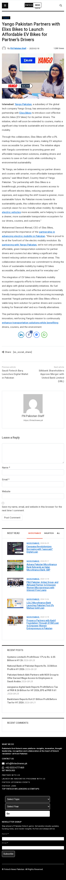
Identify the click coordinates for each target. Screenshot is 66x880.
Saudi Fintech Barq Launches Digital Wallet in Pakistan (15, 374)
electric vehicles (11, 212)
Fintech (6, 18)
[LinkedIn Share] (21, 335)
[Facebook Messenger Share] (36, 335)
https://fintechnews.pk (33, 420)
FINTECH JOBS (9, 786)
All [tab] (58, 533)
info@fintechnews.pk (16, 763)
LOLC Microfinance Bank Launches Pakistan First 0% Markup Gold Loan (40, 605)
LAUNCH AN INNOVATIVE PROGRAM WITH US (23, 778)
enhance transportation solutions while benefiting (30, 322)
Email (5, 479)
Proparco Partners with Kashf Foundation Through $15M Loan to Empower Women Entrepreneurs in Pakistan (43, 624)
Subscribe (8, 854)
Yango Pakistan (23, 104)
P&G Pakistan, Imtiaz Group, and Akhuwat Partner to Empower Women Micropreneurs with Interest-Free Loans (42, 586)
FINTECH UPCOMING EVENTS (16, 782)
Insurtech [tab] (49, 533)
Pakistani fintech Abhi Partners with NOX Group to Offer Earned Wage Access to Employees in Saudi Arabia (33, 678)
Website (6, 491)
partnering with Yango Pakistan (19, 245)
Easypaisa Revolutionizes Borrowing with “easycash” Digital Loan (40, 549)
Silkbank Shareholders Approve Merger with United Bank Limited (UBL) (51, 376)
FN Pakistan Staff (18, 48)
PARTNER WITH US (11, 775)
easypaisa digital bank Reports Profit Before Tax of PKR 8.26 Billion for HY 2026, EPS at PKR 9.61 (32, 688)
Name (5, 467)
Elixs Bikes (25, 113)
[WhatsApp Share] (44, 335)
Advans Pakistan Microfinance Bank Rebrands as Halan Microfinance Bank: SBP (42, 567)
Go (8, 813)
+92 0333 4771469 (14, 767)
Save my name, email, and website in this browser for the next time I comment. (32, 508)
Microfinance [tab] (34, 533)
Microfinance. (33, 543)
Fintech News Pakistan (14, 869)
